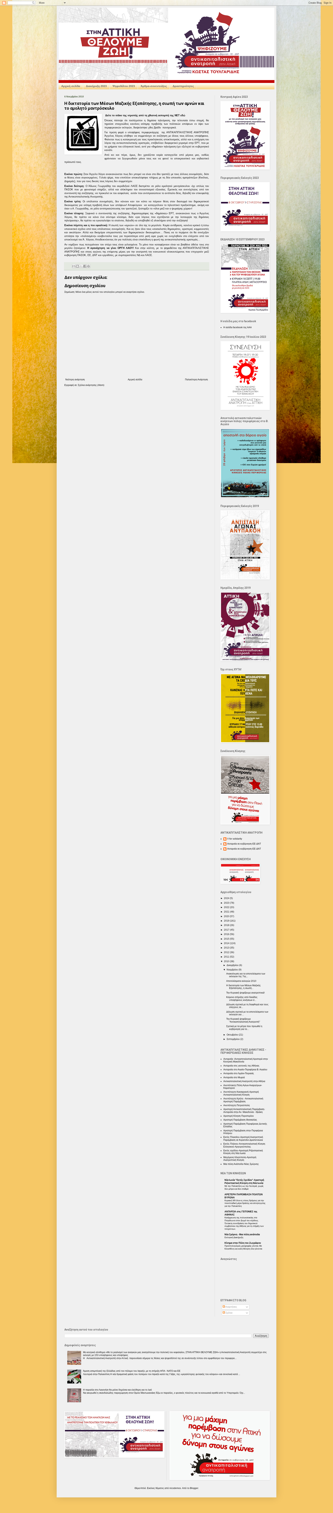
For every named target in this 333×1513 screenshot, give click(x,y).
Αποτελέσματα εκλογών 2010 (241, 981)
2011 (227, 956)
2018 (227, 925)
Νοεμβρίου (233, 969)
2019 (227, 920)
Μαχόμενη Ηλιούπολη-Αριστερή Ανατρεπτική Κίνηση (239, 1158)
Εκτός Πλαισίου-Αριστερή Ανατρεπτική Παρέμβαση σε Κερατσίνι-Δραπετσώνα (243, 1138)
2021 (227, 911)
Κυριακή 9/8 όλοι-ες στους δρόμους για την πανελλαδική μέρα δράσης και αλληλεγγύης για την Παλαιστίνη (245, 1203)
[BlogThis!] (77, 266)
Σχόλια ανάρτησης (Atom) (91, 385)
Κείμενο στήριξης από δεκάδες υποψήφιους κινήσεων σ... (241, 998)
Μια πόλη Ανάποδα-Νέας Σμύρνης (241, 1164)
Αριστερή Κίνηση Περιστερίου (238, 1116)
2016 (227, 934)
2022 (227, 907)
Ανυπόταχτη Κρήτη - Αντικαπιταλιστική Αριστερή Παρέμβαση (243, 1100)
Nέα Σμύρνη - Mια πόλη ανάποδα (242, 1234)
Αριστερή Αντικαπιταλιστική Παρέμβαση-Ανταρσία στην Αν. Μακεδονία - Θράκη (244, 1110)
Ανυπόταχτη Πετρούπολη (236, 1105)
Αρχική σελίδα (70, 86)
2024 (227, 898)
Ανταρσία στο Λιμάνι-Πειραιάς (238, 1073)
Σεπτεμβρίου (233, 1039)
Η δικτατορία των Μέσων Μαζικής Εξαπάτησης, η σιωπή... (243, 986)
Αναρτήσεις (231, 1307)
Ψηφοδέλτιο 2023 (124, 86)
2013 (227, 947)
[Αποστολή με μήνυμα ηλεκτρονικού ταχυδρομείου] (74, 266)
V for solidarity (234, 838)
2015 (227, 939)
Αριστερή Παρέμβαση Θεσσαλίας (240, 1119)
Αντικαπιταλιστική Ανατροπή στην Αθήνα (244, 1081)
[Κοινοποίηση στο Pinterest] (88, 266)
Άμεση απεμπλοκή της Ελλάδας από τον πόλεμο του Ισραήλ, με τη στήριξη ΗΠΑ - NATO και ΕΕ (131, 1371)
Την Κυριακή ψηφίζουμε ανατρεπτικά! (245, 992)
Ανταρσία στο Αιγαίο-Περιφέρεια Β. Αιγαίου (245, 1069)
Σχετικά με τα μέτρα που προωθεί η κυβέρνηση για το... (244, 1027)
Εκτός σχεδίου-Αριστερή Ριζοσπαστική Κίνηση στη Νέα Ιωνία (243, 1152)
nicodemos (175, 1488)
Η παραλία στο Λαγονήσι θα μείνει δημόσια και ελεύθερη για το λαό (117, 1389)
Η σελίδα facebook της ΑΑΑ (237, 327)
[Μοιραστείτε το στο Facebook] (85, 266)
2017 (227, 929)
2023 (227, 903)
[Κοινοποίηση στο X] (81, 266)
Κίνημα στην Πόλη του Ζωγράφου (243, 1243)
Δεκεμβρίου (233, 965)
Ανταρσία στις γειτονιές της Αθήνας (241, 1065)
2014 (227, 943)
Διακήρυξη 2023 (96, 86)
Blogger (194, 1488)
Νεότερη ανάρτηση (75, 379)
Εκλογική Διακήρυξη (234, 1237)
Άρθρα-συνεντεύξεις (154, 86)
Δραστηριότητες (183, 86)
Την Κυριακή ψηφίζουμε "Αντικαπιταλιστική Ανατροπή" (243, 1020)
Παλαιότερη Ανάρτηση (196, 379)
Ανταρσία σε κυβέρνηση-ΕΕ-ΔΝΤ (244, 843)
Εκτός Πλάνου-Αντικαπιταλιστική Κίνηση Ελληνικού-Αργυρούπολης (244, 1145)
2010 (227, 961)
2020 (227, 916)
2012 (227, 952)
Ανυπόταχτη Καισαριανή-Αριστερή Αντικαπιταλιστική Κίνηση (241, 1093)
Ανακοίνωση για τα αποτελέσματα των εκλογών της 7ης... (245, 975)
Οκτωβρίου (233, 1034)
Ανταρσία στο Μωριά (234, 1077)
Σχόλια (228, 1312)
